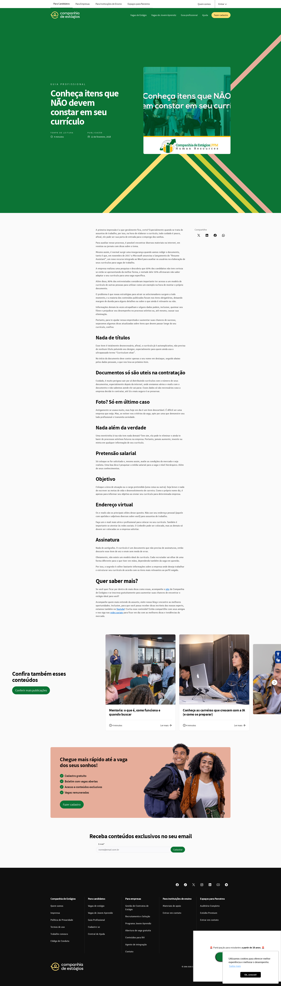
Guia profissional (189, 15)
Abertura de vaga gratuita (138, 930)
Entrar (221, 3)
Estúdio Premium (208, 913)
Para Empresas (83, 3)
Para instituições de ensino (177, 898)
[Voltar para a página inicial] (65, 15)
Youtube (120, 609)
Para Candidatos (61, 3)
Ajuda (205, 15)
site (167, 589)
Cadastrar (178, 849)
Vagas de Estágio (138, 15)
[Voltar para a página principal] (66, 967)
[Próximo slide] (274, 682)
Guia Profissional (96, 920)
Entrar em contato (172, 913)
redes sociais (116, 612)
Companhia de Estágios (63, 898)
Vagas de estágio (96, 906)
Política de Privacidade (61, 920)
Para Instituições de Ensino (109, 3)
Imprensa (55, 913)
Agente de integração (136, 944)
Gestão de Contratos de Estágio (137, 908)
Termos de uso (57, 927)
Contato (129, 951)
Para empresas (133, 898)
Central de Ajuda (96, 934)
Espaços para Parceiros (139, 3)
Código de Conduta (59, 941)
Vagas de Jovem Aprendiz (163, 15)
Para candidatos (96, 898)
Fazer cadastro (221, 15)
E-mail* (101, 844)
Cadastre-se (94, 927)
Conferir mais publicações (31, 690)
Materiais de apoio (172, 906)
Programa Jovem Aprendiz (138, 923)
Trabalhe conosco (59, 934)
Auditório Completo (210, 906)
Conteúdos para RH (135, 937)
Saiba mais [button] (235, 966)
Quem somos (204, 3)
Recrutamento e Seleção (137, 916)
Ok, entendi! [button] (250, 975)
